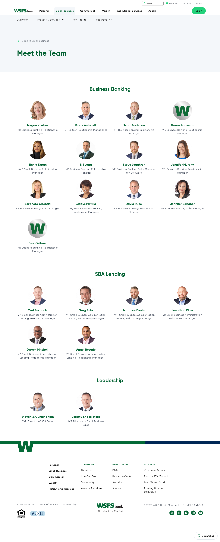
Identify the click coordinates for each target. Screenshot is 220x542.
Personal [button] (44, 10)
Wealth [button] (105, 10)
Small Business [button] (65, 10)
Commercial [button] (87, 10)
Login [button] (198, 10)
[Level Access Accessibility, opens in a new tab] (37, 513)
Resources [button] (101, 19)
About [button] (152, 10)
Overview (22, 19)
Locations (173, 3)
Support (199, 3)
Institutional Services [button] (129, 10)
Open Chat (206, 537)
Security (187, 3)
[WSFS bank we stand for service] (110, 507)
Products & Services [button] (48, 19)
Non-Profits (79, 19)
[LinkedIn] (171, 513)
